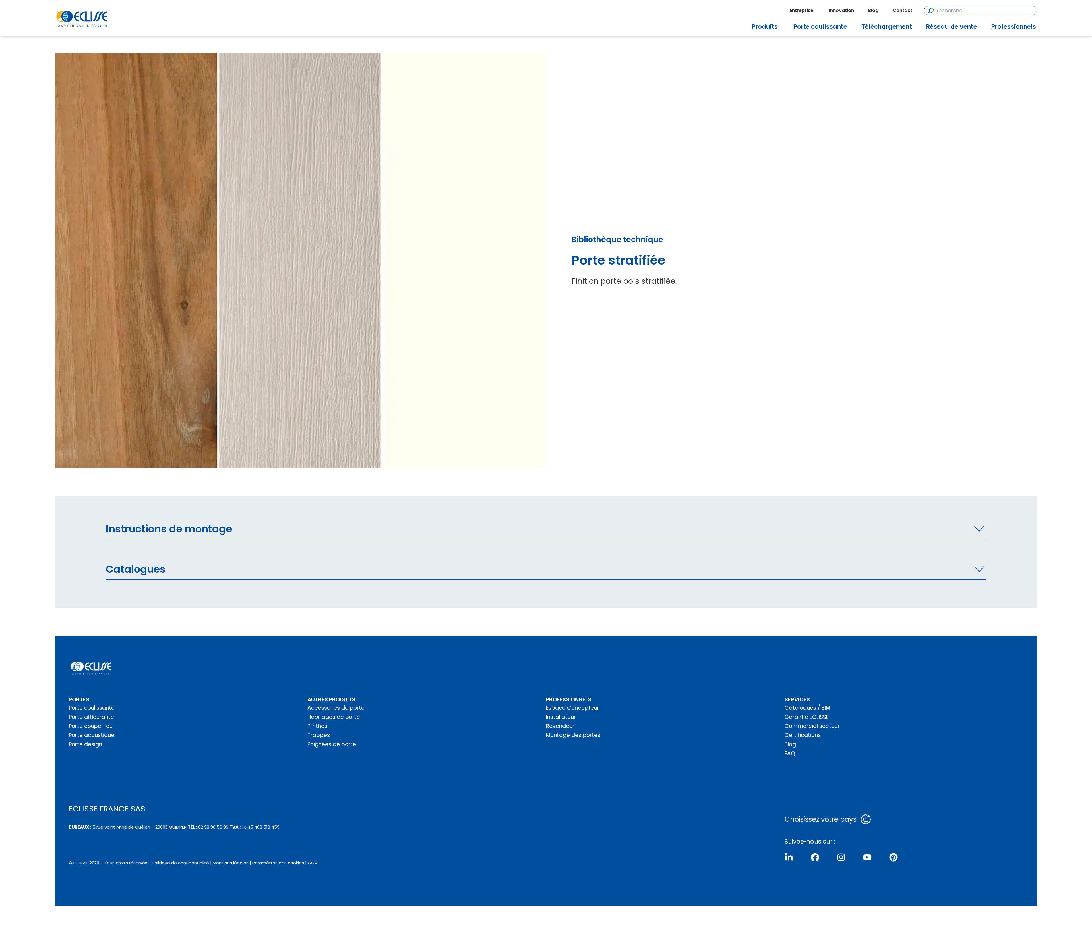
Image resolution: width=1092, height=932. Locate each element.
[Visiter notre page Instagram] (841, 857)
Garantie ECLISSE (807, 717)
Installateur (561, 717)
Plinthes (317, 726)
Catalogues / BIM (807, 708)
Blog (790, 744)
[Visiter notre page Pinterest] (893, 857)
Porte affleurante (91, 717)
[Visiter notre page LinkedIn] (789, 857)
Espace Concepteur (572, 708)
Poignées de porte (331, 744)
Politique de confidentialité (180, 863)
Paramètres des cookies (278, 863)
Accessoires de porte (336, 708)
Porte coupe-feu (91, 726)
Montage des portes (573, 735)
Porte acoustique (91, 735)
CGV (312, 863)
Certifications (803, 735)
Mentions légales (231, 863)
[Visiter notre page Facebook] (815, 857)
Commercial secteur (812, 726)
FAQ (790, 753)
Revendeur (560, 726)
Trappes (318, 735)
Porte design (85, 744)
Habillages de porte (333, 717)
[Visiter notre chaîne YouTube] (867, 857)
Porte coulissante (92, 708)
